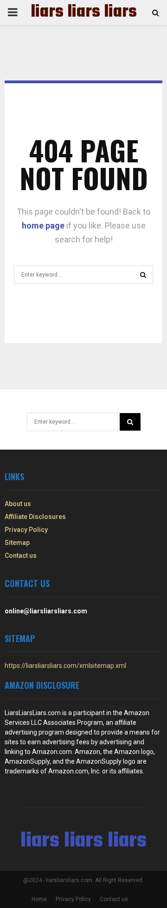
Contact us (21, 555)
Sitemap (17, 542)
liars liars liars (84, 12)
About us (18, 503)
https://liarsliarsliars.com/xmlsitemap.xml (65, 665)
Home (39, 899)
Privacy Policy (26, 529)
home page (43, 225)
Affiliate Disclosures (35, 516)
